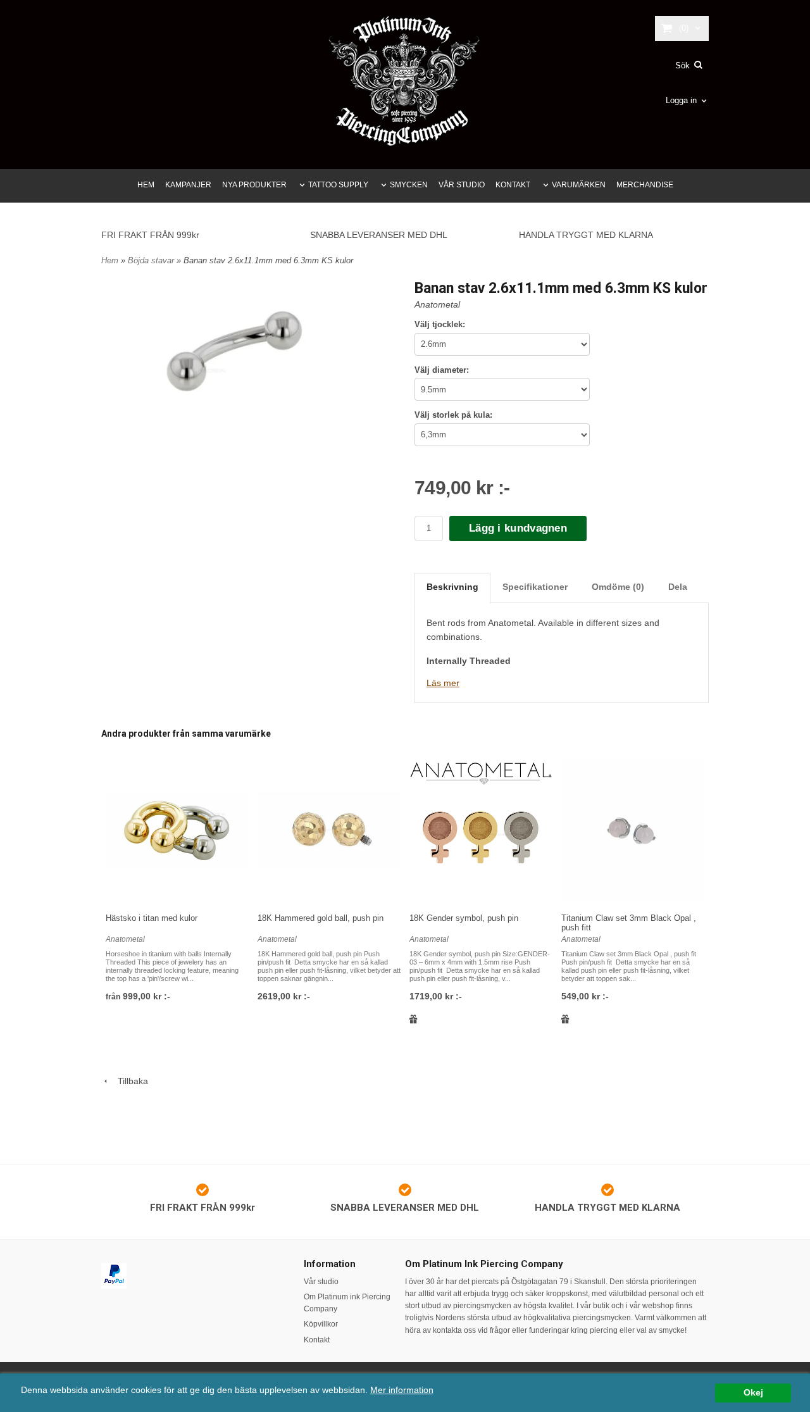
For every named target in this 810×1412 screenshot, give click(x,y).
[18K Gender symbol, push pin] (480, 830)
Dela (677, 587)
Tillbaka (129, 1081)
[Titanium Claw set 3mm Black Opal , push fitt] (632, 830)
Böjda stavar (152, 260)
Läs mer (443, 683)
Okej (753, 1392)
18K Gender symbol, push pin (463, 918)
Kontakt (317, 1339)
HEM (145, 184)
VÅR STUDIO (462, 184)
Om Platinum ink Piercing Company (347, 1302)
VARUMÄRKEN (579, 184)
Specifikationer (535, 587)
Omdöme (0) (618, 587)
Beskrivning (452, 587)
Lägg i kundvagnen (518, 528)
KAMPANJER (188, 184)
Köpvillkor (321, 1324)
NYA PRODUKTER (254, 184)
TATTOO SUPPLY (338, 184)
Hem (109, 260)
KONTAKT (512, 184)
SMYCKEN (409, 184)
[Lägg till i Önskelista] (413, 1018)
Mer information (401, 1390)
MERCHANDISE (644, 184)
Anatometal (437, 304)
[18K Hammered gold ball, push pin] (329, 831)
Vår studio (321, 1281)
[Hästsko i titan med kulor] (177, 831)
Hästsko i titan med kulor (151, 918)
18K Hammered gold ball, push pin (320, 918)
